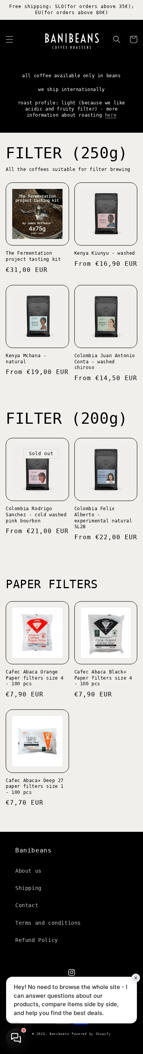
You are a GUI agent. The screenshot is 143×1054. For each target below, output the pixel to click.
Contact (26, 905)
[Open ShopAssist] (16, 1038)
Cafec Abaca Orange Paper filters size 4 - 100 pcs (35, 677)
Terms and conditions (48, 923)
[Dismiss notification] (136, 978)
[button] (9, 39)
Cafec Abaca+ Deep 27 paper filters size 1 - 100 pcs (35, 786)
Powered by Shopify (91, 1034)
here (110, 115)
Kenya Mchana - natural (26, 358)
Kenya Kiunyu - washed (104, 253)
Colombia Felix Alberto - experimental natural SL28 (103, 517)
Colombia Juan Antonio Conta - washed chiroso (104, 361)
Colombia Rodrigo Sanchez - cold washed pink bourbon (36, 514)
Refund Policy (36, 940)
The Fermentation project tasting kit (33, 256)
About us (28, 871)
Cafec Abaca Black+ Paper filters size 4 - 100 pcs (103, 677)
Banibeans (59, 1034)
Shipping (28, 888)
